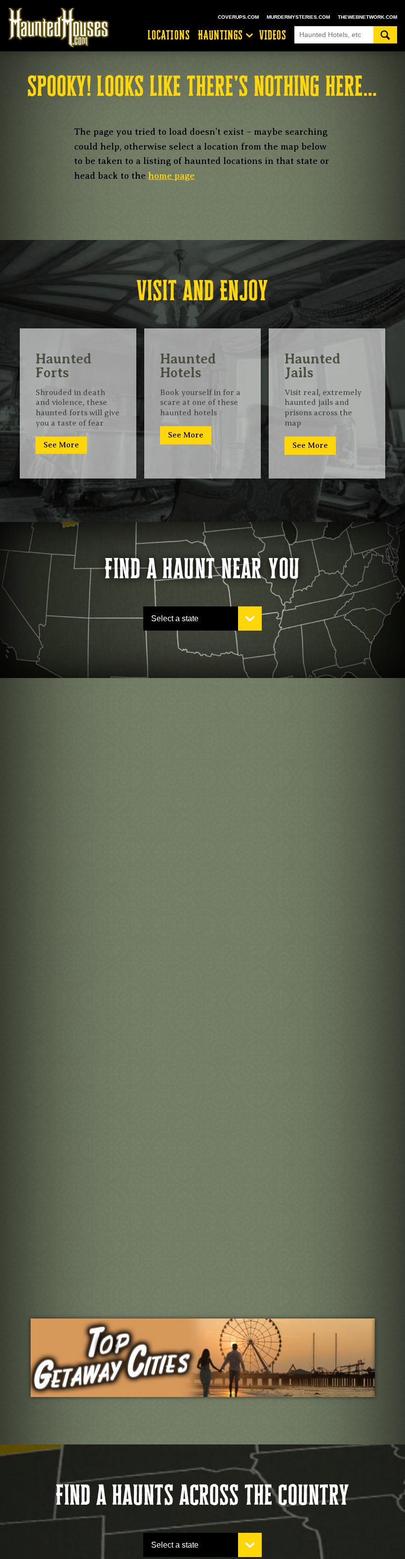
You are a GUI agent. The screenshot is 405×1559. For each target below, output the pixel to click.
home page (171, 176)
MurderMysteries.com (298, 17)
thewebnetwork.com (367, 17)
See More (61, 444)
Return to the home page (63, 27)
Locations (169, 35)
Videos (272, 35)
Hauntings (220, 35)
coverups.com (238, 17)
